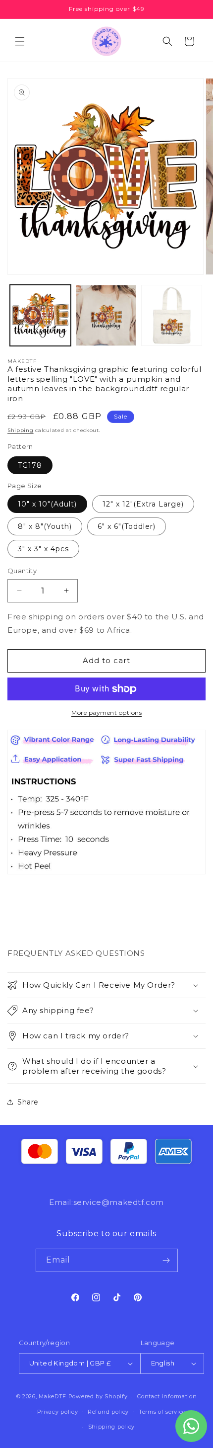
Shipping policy (111, 1426)
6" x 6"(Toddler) (127, 526)
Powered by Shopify (98, 1396)
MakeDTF (52, 1396)
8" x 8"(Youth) (45, 526)
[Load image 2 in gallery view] (106, 315)
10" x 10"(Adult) (47, 504)
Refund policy (108, 1411)
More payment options (106, 712)
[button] (20, 41)
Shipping (20, 430)
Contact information (167, 1396)
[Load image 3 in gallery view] (171, 315)
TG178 (30, 465)
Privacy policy (57, 1411)
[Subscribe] (166, 1260)
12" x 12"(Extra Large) (143, 504)
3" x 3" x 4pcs (43, 548)
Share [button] (28, 1102)
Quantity (22, 571)
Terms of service (162, 1411)
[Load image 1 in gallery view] (40, 315)
